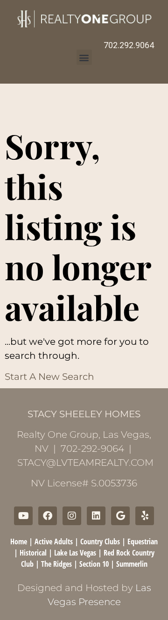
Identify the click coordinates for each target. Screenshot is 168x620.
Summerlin (131, 564)
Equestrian (142, 541)
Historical (33, 553)
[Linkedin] (96, 515)
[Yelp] (144, 515)
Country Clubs (100, 541)
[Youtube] (23, 515)
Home (18, 541)
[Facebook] (47, 515)
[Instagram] (72, 515)
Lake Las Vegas (75, 553)
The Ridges (56, 564)
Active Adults (54, 541)
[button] (84, 57)
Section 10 (94, 564)
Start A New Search (49, 376)
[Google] (120, 515)
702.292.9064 (129, 45)
